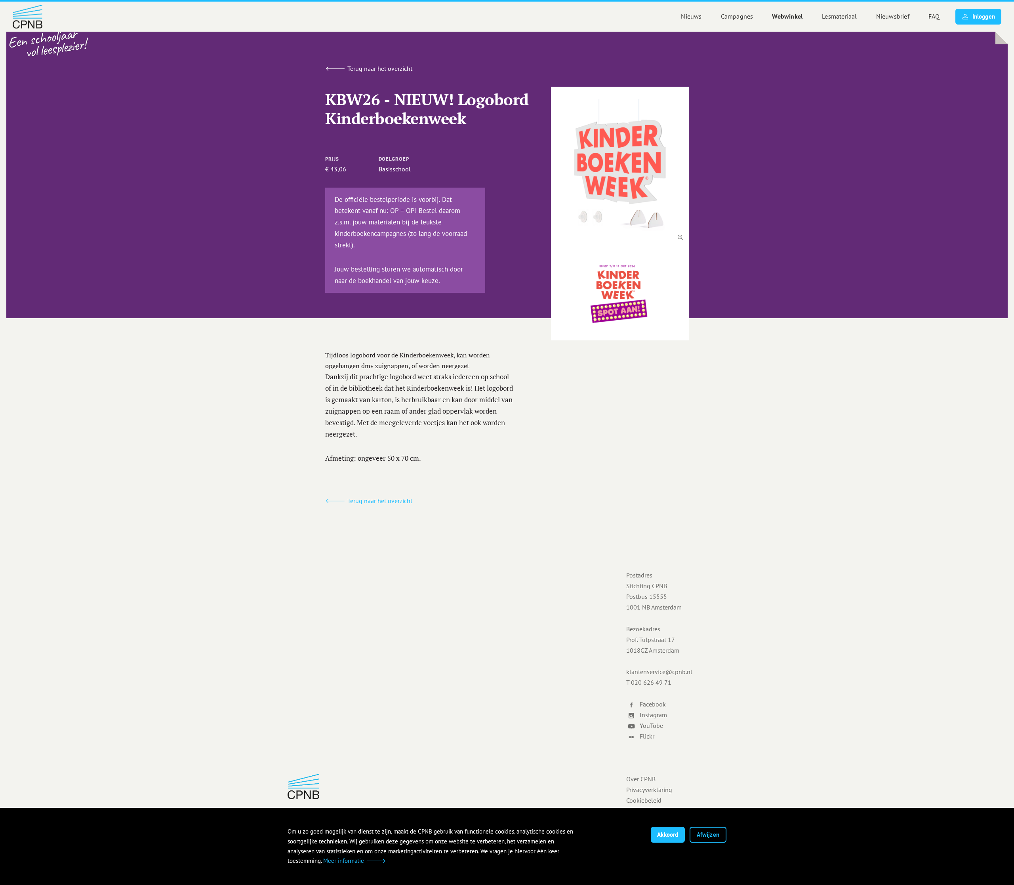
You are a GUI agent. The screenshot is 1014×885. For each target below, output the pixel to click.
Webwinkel (787, 16)
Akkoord (667, 834)
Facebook (652, 704)
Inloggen (983, 16)
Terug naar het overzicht (379, 68)
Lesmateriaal (839, 16)
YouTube (650, 725)
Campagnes (737, 16)
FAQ (934, 16)
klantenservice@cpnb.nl (659, 672)
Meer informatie (343, 860)
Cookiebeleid (643, 800)
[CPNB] (432, 786)
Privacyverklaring (649, 790)
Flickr (646, 736)
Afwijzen (708, 834)
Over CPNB (641, 779)
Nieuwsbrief (892, 16)
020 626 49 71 (651, 682)
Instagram (652, 715)
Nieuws (691, 16)
